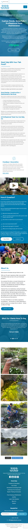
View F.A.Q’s (6, 239)
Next (25, 166)
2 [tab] (13, 338)
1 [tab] (11, 338)
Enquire (14, 503)
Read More (6, 173)
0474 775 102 (5, 1)
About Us (14, 501)
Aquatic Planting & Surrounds (14, 491)
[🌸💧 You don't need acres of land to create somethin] (14, 442)
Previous (2, 166)
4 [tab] (17, 338)
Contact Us (18, 239)
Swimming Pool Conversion (14, 489)
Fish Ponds (14, 485)
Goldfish (14, 497)
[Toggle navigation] (25, 6)
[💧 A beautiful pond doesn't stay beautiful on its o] (14, 415)
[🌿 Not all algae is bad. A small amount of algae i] (14, 388)
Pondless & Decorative (14, 483)
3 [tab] (15, 338)
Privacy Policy (18, 526)
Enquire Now (14, 50)
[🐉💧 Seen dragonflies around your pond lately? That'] (14, 361)
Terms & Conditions (11, 526)
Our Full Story (7, 308)
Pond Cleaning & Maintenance (14, 495)
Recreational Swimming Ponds (14, 487)
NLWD (16, 527)
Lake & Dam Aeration (14, 499)
